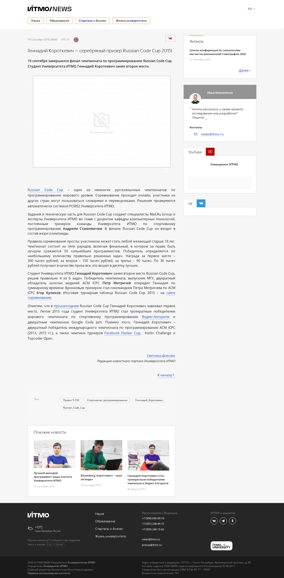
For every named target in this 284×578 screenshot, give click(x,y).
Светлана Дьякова (160, 355)
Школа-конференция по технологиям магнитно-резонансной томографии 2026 (218, 52)
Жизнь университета (131, 20)
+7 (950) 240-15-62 (153, 529)
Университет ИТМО (224, 164)
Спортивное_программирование (107, 400)
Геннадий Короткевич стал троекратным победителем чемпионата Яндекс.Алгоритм (147, 479)
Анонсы (196, 41)
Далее (244, 70)
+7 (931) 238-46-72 (153, 523)
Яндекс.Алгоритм (155, 316)
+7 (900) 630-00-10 (153, 518)
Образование (59, 20)
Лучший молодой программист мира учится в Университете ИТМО (53, 476)
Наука (35, 20)
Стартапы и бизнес (92, 20)
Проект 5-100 (71, 400)
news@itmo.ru (212, 134)
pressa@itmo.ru (152, 545)
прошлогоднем (66, 306)
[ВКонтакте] (170, 38)
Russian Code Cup (45, 190)
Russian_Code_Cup (74, 407)
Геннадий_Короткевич (149, 400)
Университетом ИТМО (81, 562)
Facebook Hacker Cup (122, 333)
